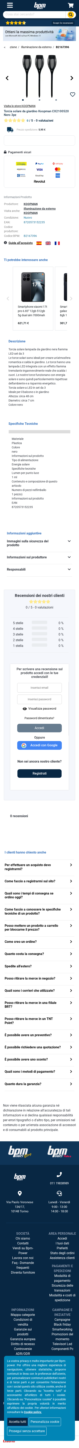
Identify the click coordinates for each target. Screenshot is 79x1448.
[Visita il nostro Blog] (20, 1151)
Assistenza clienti (62, 1258)
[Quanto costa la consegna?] (71, 954)
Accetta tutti (17, 1422)
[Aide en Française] (57, 243)
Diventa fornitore (23, 1272)
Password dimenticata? (39, 718)
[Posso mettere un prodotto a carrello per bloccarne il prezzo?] (71, 926)
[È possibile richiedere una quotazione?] (71, 1048)
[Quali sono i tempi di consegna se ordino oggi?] (71, 894)
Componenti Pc (62, 1349)
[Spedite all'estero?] (71, 967)
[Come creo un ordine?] (71, 942)
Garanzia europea (22, 1339)
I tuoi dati (62, 1243)
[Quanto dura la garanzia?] (71, 1084)
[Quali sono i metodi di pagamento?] (71, 1072)
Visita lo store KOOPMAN (19, 106)
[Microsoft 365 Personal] (39, 33)
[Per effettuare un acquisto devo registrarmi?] (71, 865)
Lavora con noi (22, 1258)
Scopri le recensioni (63, 23)
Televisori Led (62, 1344)
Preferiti (62, 1248)
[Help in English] (48, 243)
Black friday (62, 1324)
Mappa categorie (23, 1315)
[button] (7, 78)
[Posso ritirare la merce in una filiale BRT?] (71, 1003)
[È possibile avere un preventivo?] (71, 1035)
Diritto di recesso (23, 1344)
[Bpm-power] (40, 5)
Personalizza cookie (45, 1422)
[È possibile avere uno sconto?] (71, 1060)
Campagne (62, 1320)
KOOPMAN (31, 204)
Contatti (23, 1243)
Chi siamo (23, 1238)
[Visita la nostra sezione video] (59, 1151)
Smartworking (62, 1329)
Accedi (62, 1238)
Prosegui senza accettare (27, 1431)
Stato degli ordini (62, 1253)
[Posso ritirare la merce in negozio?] (71, 979)
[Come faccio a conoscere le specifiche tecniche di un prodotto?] (71, 910)
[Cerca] (70, 14)
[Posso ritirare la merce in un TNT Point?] (71, 1019)
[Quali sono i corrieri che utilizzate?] (71, 991)
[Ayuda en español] (39, 243)
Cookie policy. (33, 1412)
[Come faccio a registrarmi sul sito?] (71, 882)
